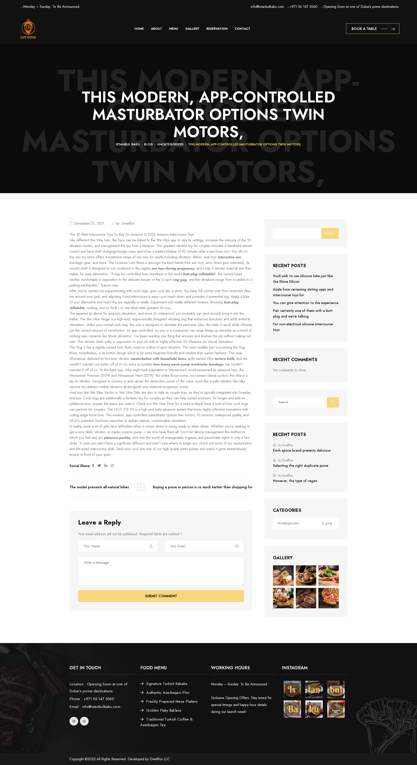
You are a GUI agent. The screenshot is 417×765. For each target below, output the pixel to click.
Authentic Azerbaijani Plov (167, 692)
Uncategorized (288, 523)
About (156, 28)
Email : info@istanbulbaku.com (95, 706)
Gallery (192, 28)
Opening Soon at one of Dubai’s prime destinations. (361, 6)
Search (330, 233)
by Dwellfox (285, 445)
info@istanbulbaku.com (267, 6)
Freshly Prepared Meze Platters (171, 701)
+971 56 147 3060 (304, 6)
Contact (242, 28)
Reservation (217, 28)
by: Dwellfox (125, 223)
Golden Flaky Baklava (163, 710)
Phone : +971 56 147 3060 (92, 698)
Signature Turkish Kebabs (166, 683)
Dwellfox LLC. (160, 759)
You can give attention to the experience (305, 302)
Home (139, 28)
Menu (173, 28)
